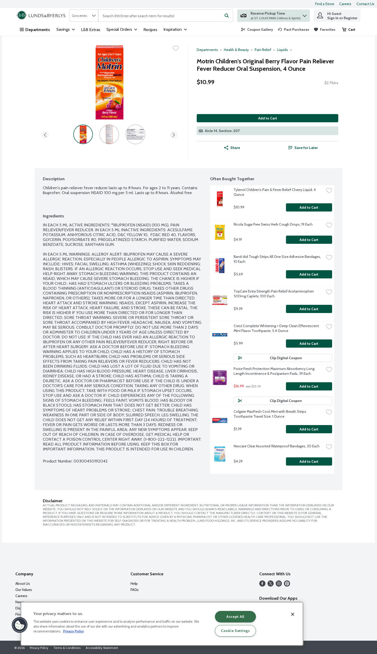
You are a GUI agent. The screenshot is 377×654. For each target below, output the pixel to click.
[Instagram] (279, 585)
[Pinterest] (287, 585)
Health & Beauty (236, 49)
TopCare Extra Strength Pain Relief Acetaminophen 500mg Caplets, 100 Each (274, 293)
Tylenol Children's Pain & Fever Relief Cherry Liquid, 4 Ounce (275, 192)
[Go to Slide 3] (135, 134)
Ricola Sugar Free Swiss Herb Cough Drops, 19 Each (273, 224)
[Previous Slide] (45, 134)
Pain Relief (263, 49)
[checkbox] (176, 48)
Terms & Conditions (67, 648)
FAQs (135, 589)
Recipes (150, 29)
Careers (345, 4)
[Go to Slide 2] (109, 134)
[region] (162, 624)
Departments (37, 29)
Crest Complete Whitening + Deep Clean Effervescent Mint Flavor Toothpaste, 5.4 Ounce (277, 328)
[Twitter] (270, 585)
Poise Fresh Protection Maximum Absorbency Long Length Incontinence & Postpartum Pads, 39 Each (274, 371)
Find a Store (324, 4)
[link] (257, 29)
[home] (41, 16)
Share (235, 147)
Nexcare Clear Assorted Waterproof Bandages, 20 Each (277, 446)
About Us (22, 583)
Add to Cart (267, 118)
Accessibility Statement (102, 648)
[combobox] (84, 15)
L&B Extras (90, 29)
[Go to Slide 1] (83, 134)
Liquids (282, 49)
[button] (305, 14)
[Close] (292, 614)
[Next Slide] (173, 134)
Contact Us (365, 4)
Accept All (235, 616)
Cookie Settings (235, 630)
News (19, 602)
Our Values (23, 589)
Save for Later (306, 147)
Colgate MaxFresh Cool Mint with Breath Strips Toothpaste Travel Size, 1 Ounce (270, 414)
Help (134, 583)
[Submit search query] (227, 16)
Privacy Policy (39, 648)
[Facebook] (262, 585)
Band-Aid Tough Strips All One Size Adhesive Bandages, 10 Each (278, 259)
